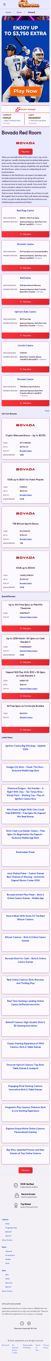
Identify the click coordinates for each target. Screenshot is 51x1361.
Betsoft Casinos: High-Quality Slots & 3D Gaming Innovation (25, 1024)
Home (8, 12)
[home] (28, 6)
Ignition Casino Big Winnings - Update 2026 (25, 747)
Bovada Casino (31, 157)
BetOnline (25, 277)
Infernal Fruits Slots (35, 120)
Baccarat (5, 1345)
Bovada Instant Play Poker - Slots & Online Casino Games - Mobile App (25, 896)
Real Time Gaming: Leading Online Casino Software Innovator (25, 1002)
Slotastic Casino (25, 244)
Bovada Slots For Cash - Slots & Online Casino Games (25, 960)
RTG (7, 1275)
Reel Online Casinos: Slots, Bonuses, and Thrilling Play (25, 981)
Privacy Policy (46, 1346)
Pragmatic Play (11, 1228)
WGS (7, 1224)
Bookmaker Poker (25, 852)
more (47, 410)
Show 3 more (7, 1240)
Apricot (8, 1236)
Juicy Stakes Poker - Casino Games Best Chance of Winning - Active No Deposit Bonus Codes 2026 (25, 877)
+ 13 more (38, 224)
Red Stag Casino (25, 210)
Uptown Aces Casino (25, 311)
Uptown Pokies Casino (29, 617)
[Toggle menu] (4, 4)
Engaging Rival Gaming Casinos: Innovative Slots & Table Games (25, 1088)
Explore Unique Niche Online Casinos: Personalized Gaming (25, 1130)
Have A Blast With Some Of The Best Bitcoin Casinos (25, 917)
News (19, 12)
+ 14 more (39, 325)
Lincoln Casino (25, 345)
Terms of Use (38, 1347)
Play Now (26, 151)
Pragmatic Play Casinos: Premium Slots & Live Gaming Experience (25, 1109)
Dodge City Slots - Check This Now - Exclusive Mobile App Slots (25, 769)
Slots (7, 1263)
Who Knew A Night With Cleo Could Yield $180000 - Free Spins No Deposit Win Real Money (25, 813)
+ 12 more (42, 359)
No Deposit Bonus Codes (15, 1349)
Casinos (5, 1219)
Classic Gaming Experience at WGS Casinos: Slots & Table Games (25, 1045)
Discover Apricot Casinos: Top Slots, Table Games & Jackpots (25, 1066)
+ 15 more (38, 258)
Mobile (8, 1259)
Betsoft (8, 1232)
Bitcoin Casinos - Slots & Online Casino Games (25, 939)
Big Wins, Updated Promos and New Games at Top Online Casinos (25, 1151)
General (8, 1251)
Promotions (10, 1255)
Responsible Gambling (28, 1346)
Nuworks (8, 1283)
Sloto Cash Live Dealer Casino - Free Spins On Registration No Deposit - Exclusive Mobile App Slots (25, 834)
